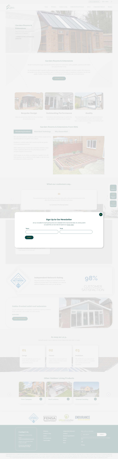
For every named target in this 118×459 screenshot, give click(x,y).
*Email (61, 228)
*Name (27, 228)
